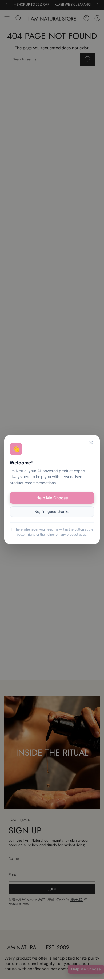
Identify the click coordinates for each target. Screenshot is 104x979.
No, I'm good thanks (52, 511)
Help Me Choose (52, 497)
